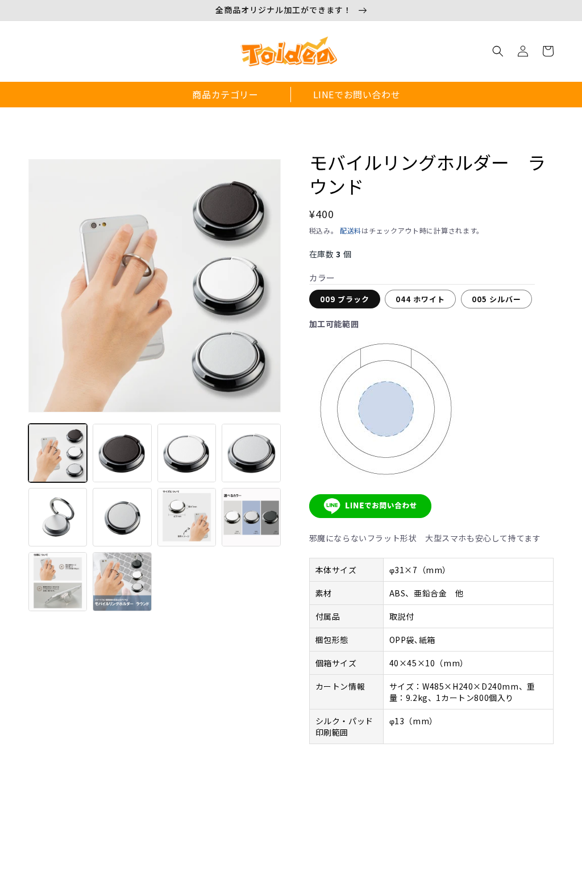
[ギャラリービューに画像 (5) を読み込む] (57, 517)
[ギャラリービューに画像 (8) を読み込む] (251, 517)
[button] (497, 51)
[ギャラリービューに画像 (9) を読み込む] (57, 581)
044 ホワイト (420, 299)
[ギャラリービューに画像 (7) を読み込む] (186, 517)
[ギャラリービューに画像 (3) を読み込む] (186, 453)
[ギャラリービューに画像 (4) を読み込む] (251, 453)
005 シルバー (496, 299)
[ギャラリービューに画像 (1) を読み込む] (57, 453)
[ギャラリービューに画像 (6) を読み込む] (122, 517)
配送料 (350, 230)
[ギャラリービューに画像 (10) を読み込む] (122, 581)
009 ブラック (344, 299)
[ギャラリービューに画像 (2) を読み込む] (122, 453)
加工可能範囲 (334, 323)
